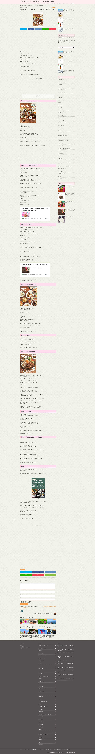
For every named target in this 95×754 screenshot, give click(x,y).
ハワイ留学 (60, 84)
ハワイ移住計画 (60, 153)
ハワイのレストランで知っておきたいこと (64, 148)
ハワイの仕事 (60, 158)
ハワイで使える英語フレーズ (38, 3)
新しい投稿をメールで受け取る (26, 602)
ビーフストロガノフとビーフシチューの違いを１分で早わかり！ (65, 671)
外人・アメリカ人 (61, 125)
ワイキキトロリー (61, 87)
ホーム (25, 3)
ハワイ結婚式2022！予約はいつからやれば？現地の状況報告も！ (69, 19)
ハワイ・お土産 (30, 3)
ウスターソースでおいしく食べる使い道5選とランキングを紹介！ (68, 23)
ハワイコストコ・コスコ (62, 82)
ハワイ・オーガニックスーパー (63, 168)
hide (39, 95)
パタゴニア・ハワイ (61, 92)
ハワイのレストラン (47, 3)
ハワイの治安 (53, 3)
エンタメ (59, 176)
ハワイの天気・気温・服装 (62, 135)
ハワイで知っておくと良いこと (63, 140)
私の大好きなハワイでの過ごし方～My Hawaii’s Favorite (37, 1)
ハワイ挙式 (60, 97)
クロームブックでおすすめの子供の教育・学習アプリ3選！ (68, 29)
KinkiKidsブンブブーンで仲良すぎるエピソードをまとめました (70, 217)
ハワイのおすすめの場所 (62, 150)
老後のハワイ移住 (61, 155)
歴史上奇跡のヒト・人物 (62, 89)
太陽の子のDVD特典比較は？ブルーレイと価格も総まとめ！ (69, 10)
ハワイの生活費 (60, 145)
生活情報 (59, 112)
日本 (59, 117)
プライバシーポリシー (65, 3)
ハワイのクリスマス (61, 120)
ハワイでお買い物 (61, 94)
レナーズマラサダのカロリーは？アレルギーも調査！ (64, 679)
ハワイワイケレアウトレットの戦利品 (70, 202)
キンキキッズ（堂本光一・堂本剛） (63, 110)
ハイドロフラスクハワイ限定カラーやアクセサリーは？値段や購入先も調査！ (70, 186)
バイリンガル (60, 130)
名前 (21, 590)
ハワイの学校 (60, 178)
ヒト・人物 (22, 569)
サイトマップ (59, 3)
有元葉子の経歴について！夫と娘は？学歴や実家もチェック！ (70, 210)
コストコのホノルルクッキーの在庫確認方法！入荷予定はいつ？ (65, 664)
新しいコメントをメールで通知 (26, 601)
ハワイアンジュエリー (61, 173)
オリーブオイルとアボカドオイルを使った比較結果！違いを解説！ (68, 14)
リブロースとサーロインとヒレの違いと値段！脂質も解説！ (65, 668)
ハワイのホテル (60, 102)
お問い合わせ (72, 3)
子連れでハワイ (60, 163)
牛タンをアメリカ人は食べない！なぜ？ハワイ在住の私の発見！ (65, 675)
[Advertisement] (38, 41)
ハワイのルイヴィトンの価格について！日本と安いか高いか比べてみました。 (70, 194)
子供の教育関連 (60, 115)
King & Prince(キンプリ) (62, 122)
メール (21, 594)
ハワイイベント (60, 138)
